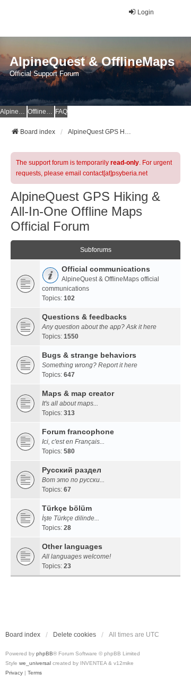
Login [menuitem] (145, 12)
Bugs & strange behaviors (89, 355)
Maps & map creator (78, 393)
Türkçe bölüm (67, 508)
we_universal (35, 663)
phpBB (44, 653)
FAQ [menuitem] (61, 111)
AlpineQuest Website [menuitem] (13, 111)
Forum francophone (78, 431)
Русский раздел (71, 470)
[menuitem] (14, 673)
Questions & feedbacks (84, 317)
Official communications (106, 269)
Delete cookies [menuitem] (74, 634)
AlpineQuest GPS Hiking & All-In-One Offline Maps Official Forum (85, 211)
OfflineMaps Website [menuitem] (41, 111)
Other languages (72, 546)
